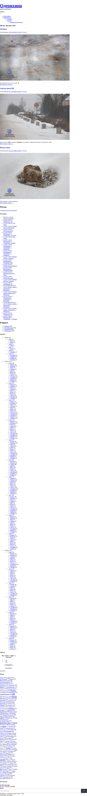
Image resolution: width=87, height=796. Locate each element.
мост (15, 744)
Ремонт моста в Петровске (10, 227)
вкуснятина (12, 724)
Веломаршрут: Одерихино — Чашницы (7, 253)
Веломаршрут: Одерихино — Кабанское (7, 247)
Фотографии (7, 16)
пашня (15, 748)
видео (4, 724)
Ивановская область (12, 688)
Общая (7, 326)
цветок (4, 772)
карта (12, 736)
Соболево (10, 706)
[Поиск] (84, 791)
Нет (7, 662)
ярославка (3, 778)
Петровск (10, 703)
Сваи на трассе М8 (7, 88)
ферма (7, 767)
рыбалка (5, 757)
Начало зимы (5, 147)
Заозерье (2, 688)
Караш (4, 692)
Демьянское (3, 685)
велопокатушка (4, 721)
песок (9, 749)
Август (12, 375)
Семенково (10, 705)
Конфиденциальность (16, 22)
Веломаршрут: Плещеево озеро (8, 262)
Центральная (13, 711)
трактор (11, 762)
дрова (1, 736)
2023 (10, 597)
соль (10, 761)
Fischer (1, 677)
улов (4, 766)
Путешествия (9, 328)
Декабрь (12, 359)
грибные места (3, 729)
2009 (10, 353)
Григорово (2, 683)
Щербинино (5, 713)
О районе (9, 19)
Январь (12, 364)
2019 (10, 533)
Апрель (12, 369)
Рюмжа (2, 705)
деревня (8, 731)
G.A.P (25, 32)
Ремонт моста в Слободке (10, 257)
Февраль (12, 366)
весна (15, 723)
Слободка (2, 706)
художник (13, 770)
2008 (10, 350)
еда (6, 736)
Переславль (2, 701)
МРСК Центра (6, 696)
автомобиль (9, 716)
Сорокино (2, 708)
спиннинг (4, 762)
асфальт (2, 717)
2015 (10, 460)
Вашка (11, 679)
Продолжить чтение (6, 84)
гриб (1, 728)
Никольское (5, 698)
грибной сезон (9, 728)
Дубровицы (11, 685)
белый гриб (9, 717)
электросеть (12, 775)
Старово (11, 708)
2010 (10, 363)
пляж (4, 751)
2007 (10, 347)
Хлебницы (2, 710)
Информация (7, 17)
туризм (9, 764)
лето (1, 741)
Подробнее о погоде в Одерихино (9, 210)
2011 (10, 383)
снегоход (4, 761)
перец (4, 749)
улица (15, 764)
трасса (2, 764)
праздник (8, 752)
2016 (10, 476)
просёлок (2, 754)
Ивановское (5, 690)
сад (9, 759)
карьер (2, 739)
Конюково (12, 692)
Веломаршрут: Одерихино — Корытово (7, 299)
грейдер (11, 726)
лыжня (4, 744)
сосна (15, 761)
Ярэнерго (2, 716)
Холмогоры (3, 711)
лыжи (8, 742)
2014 (10, 440)
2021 (10, 569)
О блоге (9, 20)
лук (3, 742)
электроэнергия (6, 776)
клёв (8, 739)
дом (12, 734)
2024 (10, 612)
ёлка (9, 778)
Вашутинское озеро (5, 680)
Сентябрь (13, 355)
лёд (10, 744)
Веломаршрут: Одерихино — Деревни (10, 318)
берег (16, 717)
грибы (12, 729)
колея (12, 739)
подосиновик (10, 751)
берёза (4, 719)
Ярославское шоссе (8, 714)
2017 (10, 495)
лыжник (15, 742)
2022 (10, 583)
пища (15, 749)
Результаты (9, 668)
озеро (1, 748)
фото (10, 769)
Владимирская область (5, 682)
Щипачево (13, 713)
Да (6, 660)
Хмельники (10, 710)
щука (8, 773)
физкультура (3, 769)
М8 (13, 694)
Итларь (13, 690)
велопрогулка (5, 723)
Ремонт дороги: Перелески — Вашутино (10, 288)
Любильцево (4, 694)
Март (11, 367)
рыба (8, 756)
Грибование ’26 (7, 221)
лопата (14, 741)
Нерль (14, 696)
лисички (8, 741)
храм (15, 769)
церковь (2, 773)
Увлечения (8, 331)
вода (4, 726)
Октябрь (12, 352)
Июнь (12, 372)
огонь (4, 746)
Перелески (11, 700)
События (7, 329)
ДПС (9, 683)
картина (1, 738)
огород (10, 746)
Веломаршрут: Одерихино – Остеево (9, 234)
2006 (10, 344)
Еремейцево (11, 687)
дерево (2, 733)
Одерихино (11, 5)
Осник (12, 698)
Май (11, 341)
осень (8, 748)
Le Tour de (9, 677)
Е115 (2, 687)
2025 (10, 624)
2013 (10, 420)
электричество (3, 775)
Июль (12, 342)
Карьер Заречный (8, 218)
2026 (10, 638)
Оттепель (3, 29)
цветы (10, 772)
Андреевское (3, 679)
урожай (9, 766)
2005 (10, 339)
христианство (5, 770)
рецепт (2, 756)
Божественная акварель (10, 266)
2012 (10, 400)
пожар (1, 752)
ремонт (10, 754)
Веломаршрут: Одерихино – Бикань (9, 242)
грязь (1, 731)
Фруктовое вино (8, 231)
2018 (10, 515)
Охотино (3, 700)
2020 (10, 552)
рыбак (13, 756)
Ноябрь (12, 358)
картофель (8, 738)
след (14, 759)
